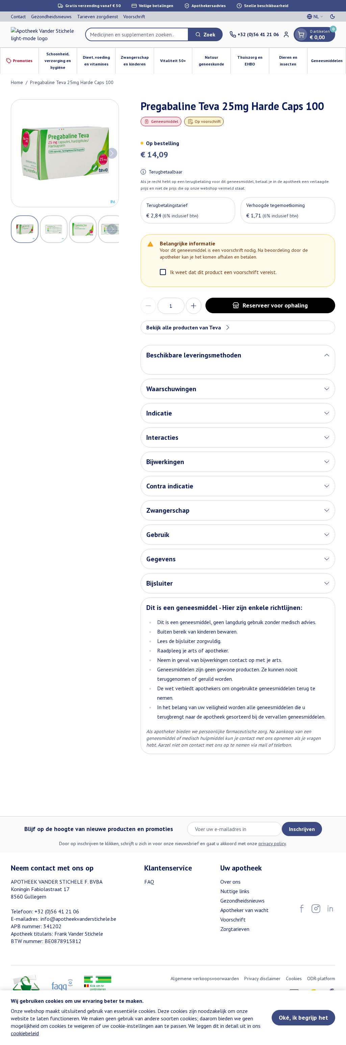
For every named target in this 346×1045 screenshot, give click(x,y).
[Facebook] (302, 909)
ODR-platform (321, 978)
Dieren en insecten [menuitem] (293, 60)
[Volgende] (111, 153)
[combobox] (137, 34)
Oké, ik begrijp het (303, 1017)
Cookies (294, 978)
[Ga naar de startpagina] (44, 34)
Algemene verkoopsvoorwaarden (205, 978)
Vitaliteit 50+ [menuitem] (176, 62)
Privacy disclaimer (262, 978)
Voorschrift (134, 17)
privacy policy (272, 843)
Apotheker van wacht (244, 910)
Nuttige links (234, 891)
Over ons (230, 881)
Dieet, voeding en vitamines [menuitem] (99, 60)
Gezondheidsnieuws (51, 17)
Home (17, 82)
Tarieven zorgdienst (97, 17)
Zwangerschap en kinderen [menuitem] (137, 60)
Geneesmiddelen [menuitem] (328, 62)
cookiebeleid (25, 1033)
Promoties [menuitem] (22, 60)
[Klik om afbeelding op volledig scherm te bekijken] (65, 153)
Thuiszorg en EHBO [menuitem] (253, 60)
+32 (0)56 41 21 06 (56, 911)
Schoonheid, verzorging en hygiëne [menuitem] (61, 60)
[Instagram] (316, 909)
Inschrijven (302, 829)
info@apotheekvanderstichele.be (78, 918)
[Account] (286, 34)
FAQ (149, 881)
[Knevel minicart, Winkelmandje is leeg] (301, 34)
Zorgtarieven (234, 929)
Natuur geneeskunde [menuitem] (214, 60)
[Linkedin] (330, 909)
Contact (18, 17)
